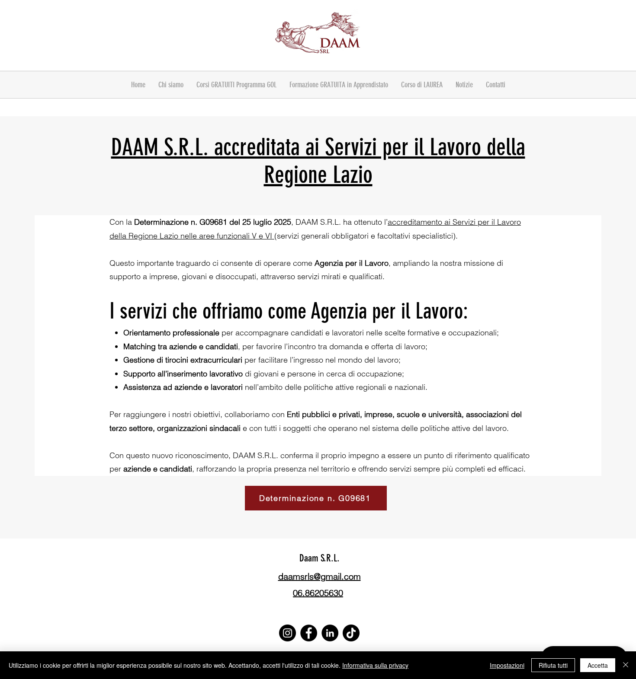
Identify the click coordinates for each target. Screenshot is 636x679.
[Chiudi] (625, 665)
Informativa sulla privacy (375, 665)
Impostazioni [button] (507, 665)
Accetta (598, 665)
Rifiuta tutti (553, 665)
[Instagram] (287, 633)
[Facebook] (308, 633)
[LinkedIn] (329, 633)
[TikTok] (351, 633)
